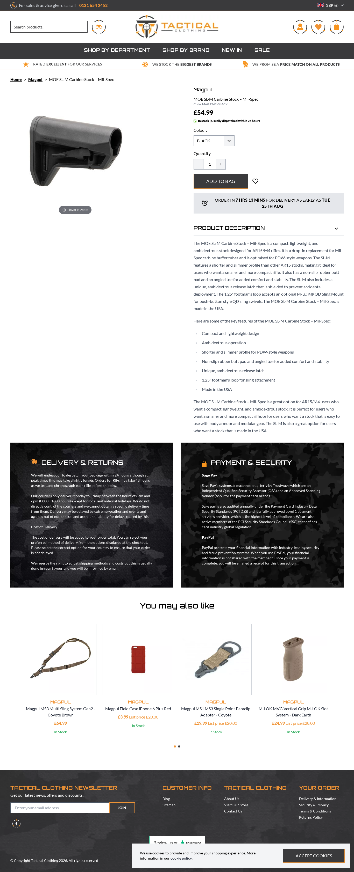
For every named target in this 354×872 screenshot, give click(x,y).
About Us (231, 798)
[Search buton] (99, 27)
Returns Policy (311, 817)
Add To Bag (220, 181)
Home (16, 79)
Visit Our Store (236, 805)
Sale (262, 50)
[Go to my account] (300, 27)
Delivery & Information (317, 798)
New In (232, 50)
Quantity (202, 153)
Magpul (35, 79)
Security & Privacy (314, 805)
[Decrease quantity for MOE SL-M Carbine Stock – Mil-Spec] (198, 164)
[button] (175, 746)
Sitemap (168, 805)
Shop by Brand (185, 50)
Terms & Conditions (315, 811)
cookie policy (181, 858)
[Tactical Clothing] (177, 27)
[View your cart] (337, 27)
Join (122, 807)
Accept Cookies (314, 855)
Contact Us (233, 811)
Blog (166, 798)
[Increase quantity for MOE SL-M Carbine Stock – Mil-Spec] (221, 164)
